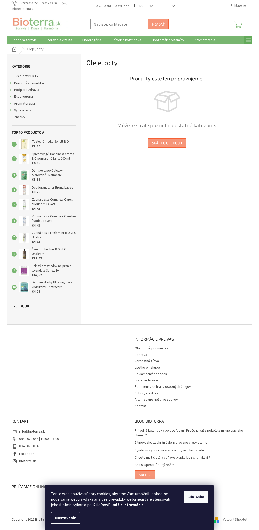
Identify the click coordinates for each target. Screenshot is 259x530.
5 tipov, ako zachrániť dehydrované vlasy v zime (171, 442)
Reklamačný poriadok (151, 374)
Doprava (146, 6)
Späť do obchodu (167, 143)
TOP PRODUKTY (26, 76)
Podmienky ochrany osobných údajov (163, 386)
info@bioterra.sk (32, 431)
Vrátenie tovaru (146, 380)
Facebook (26, 453)
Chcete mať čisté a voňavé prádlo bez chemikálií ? (172, 457)
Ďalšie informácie (127, 505)
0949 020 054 (28, 446)
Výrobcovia (22, 110)
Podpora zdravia (26, 89)
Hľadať (158, 24)
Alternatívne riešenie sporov (156, 399)
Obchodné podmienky (112, 6)
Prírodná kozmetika (29, 83)
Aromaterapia (24, 103)
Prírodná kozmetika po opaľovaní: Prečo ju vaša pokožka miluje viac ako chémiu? (189, 433)
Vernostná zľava (147, 361)
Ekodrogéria (23, 96)
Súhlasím (195, 497)
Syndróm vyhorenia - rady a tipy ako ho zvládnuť (171, 450)
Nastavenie (65, 518)
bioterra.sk (27, 461)
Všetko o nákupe (147, 367)
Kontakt (140, 406)
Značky (19, 117)
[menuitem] (24, 40)
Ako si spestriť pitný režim (155, 465)
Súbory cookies (146, 393)
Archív (145, 475)
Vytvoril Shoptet (235, 519)
